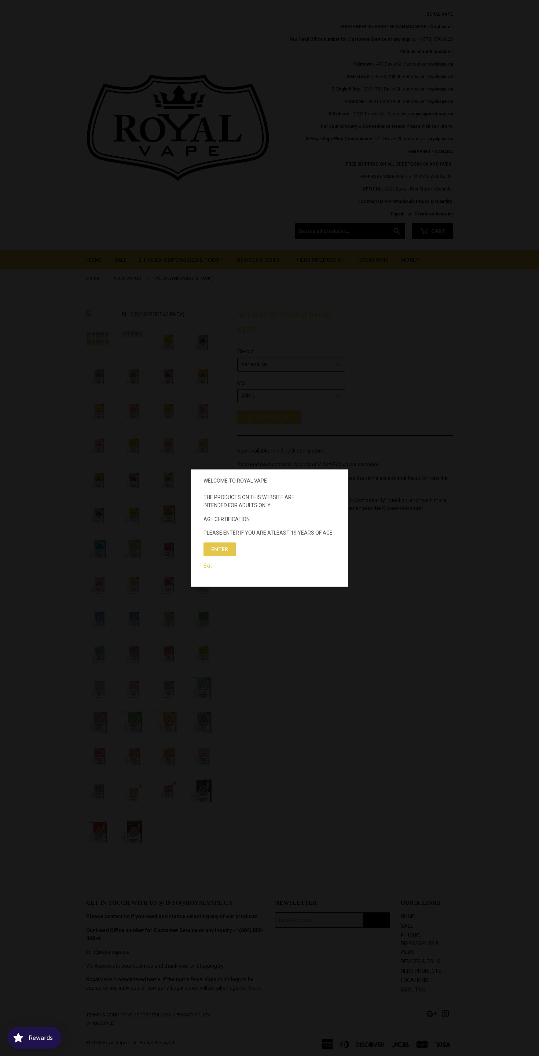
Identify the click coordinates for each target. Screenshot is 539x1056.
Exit (207, 566)
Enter (219, 549)
